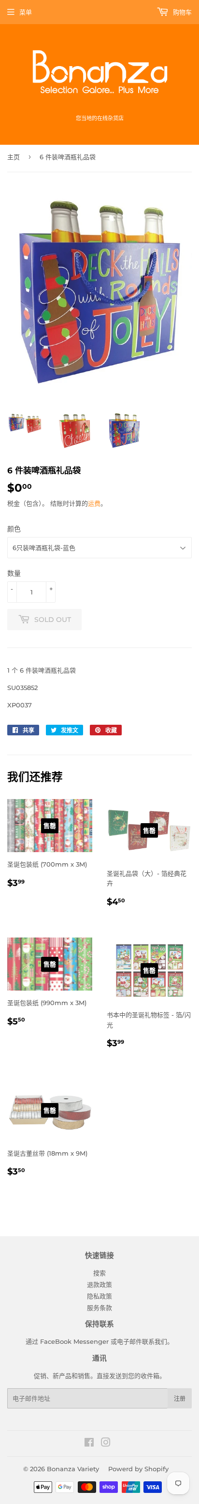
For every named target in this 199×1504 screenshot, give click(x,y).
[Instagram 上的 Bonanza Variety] (106, 1444)
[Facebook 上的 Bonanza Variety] (89, 1444)
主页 (13, 157)
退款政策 (99, 1284)
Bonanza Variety (73, 1469)
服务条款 (99, 1307)
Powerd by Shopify (138, 1469)
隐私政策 (99, 1296)
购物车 (181, 12)
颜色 (14, 528)
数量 (14, 573)
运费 (94, 503)
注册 (179, 1398)
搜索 (99, 1273)
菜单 (25, 12)
